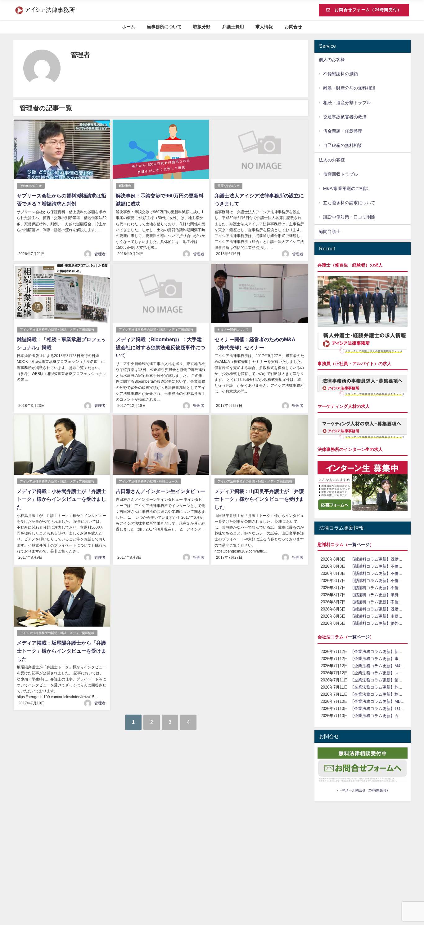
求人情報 (264, 26)
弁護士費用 (233, 26)
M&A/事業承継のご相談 (345, 188)
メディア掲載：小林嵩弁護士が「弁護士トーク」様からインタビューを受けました (61, 499)
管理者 (100, 254)
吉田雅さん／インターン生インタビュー (160, 491)
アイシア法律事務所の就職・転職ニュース (148, 481)
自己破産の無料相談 (342, 145)
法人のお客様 (332, 160)
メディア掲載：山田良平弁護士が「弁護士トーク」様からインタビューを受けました (259, 499)
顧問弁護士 (330, 231)
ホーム (128, 26)
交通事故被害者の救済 (345, 117)
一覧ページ (359, 544)
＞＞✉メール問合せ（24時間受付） (363, 790)
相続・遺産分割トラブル (347, 102)
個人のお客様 (332, 59)
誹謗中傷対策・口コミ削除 (349, 217)
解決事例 (125, 185)
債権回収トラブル (340, 174)
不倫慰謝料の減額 (340, 74)
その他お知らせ (31, 185)
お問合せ (293, 26)
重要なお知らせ (228, 185)
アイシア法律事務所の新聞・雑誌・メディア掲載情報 (57, 329)
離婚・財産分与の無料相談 (349, 88)
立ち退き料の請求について (349, 202)
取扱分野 (201, 26)
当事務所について (164, 26)
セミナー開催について (233, 329)
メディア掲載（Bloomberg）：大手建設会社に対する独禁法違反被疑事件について (160, 347)
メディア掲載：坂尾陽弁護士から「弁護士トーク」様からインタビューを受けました (61, 650)
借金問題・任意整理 (342, 131)
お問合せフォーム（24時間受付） (368, 10)
